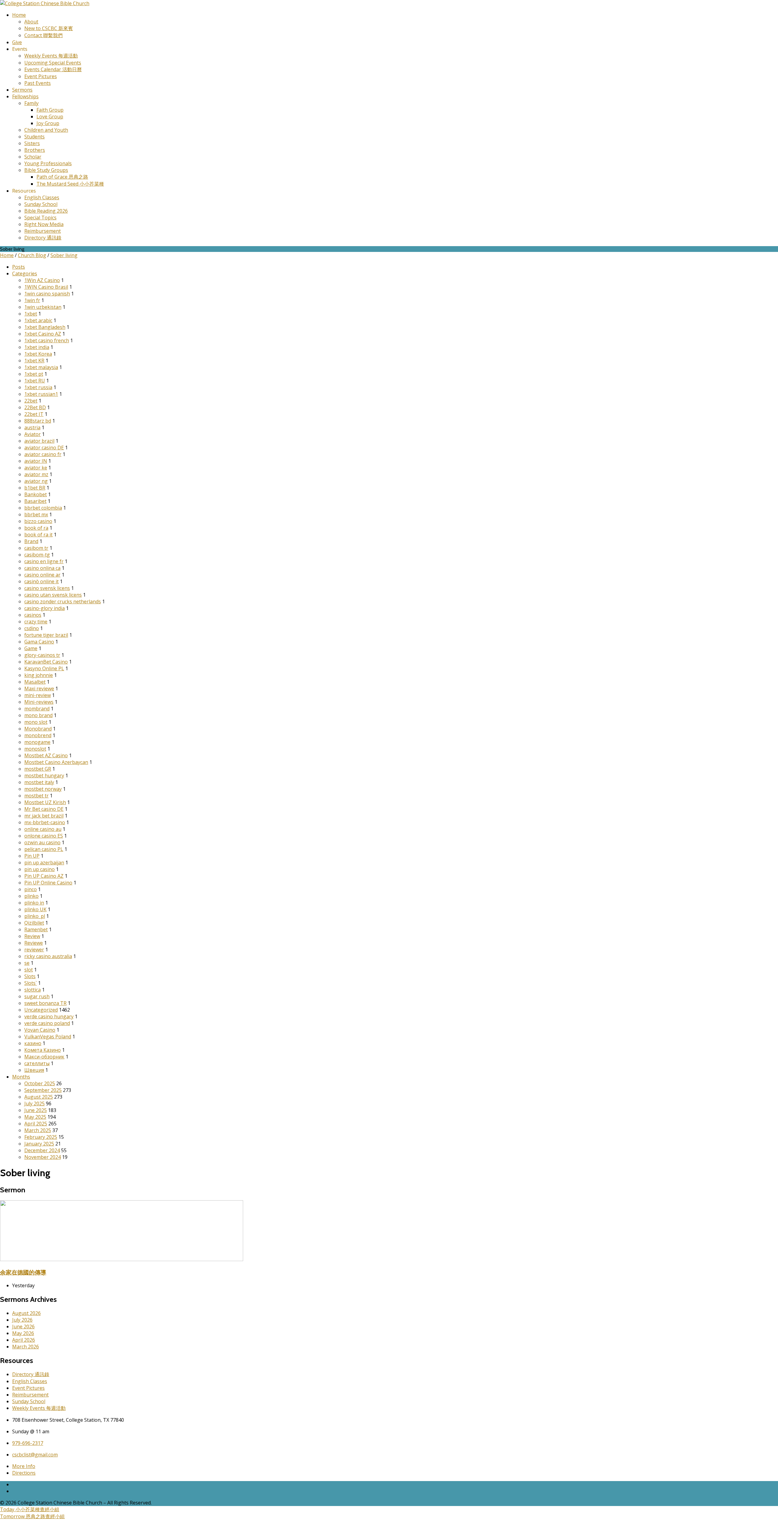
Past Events (37, 83)
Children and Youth (46, 130)
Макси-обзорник (44, 1056)
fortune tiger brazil (46, 635)
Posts (18, 266)
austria (32, 427)
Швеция (34, 1070)
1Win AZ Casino (42, 280)
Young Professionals (48, 163)
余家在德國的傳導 (23, 1272)
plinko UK (35, 909)
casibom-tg (37, 554)
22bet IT (33, 414)
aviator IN (35, 461)
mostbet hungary (44, 775)
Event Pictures (40, 76)
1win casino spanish (47, 293)
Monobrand (38, 728)
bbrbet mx (36, 514)
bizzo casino (38, 521)
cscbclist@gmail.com (35, 1454)
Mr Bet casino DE (44, 809)
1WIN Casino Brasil (46, 287)
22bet (30, 400)
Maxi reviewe (39, 688)
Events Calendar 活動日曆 (53, 69)
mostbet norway (43, 789)
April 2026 (23, 1340)
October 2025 (39, 1083)
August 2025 (38, 1096)
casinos (32, 615)
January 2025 (39, 1143)
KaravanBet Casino (46, 661)
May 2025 (35, 1117)
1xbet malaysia (41, 367)
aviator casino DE (44, 447)
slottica (32, 989)
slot (28, 969)
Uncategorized (41, 1009)
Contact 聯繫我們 (43, 35)
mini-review (37, 695)
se (26, 963)
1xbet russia (38, 387)
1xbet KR (34, 360)
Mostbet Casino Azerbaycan (56, 762)
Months (21, 1076)
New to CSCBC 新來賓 (48, 28)
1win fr (32, 300)
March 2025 (37, 1130)
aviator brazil (39, 441)
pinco (30, 889)
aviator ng (36, 481)
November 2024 (42, 1157)
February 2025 (40, 1137)
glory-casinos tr (42, 655)
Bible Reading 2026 (46, 210)
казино (32, 1043)
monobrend (37, 735)
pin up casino (39, 869)
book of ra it (38, 534)
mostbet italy (39, 782)
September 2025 (43, 1090)
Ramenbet (36, 929)
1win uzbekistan (42, 307)
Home (19, 15)
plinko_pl (34, 916)
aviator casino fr (42, 454)
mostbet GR (37, 768)
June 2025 (35, 1110)
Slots (30, 976)
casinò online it (41, 581)
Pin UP (32, 855)
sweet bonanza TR (45, 1003)
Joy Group (47, 123)
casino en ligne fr (44, 561)
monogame (37, 742)
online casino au (42, 829)
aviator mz (36, 474)
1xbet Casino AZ (42, 333)
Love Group (49, 116)
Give (17, 42)
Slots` (30, 983)
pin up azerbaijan (44, 862)
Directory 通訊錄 (42, 237)
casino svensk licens (47, 588)
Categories (24, 273)
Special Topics (40, 217)
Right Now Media (44, 224)
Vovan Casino (39, 1030)
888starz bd (37, 420)
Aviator (32, 434)
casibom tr (36, 548)
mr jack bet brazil (44, 815)
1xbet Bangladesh (44, 327)
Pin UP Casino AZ (44, 876)
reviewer (34, 949)
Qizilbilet (34, 922)
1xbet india (36, 347)
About (31, 21)
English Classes (41, 197)
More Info (23, 1466)
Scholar (32, 156)
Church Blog (32, 255)
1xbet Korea (38, 353)
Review (32, 936)
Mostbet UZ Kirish (45, 802)
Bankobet (35, 494)
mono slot (35, 722)
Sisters (32, 143)
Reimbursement (42, 231)
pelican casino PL (43, 849)
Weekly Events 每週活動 (51, 55)
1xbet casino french (46, 340)
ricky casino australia (48, 956)
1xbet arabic (38, 320)
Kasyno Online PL (44, 668)
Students (34, 136)
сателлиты (37, 1063)
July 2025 (34, 1103)
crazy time (35, 621)
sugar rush (37, 996)
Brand (31, 541)
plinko (31, 896)
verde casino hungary (49, 1016)
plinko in (34, 902)
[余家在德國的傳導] (121, 1259)
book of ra (36, 528)
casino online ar (42, 574)
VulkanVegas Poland (47, 1036)
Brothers (34, 150)
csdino (31, 628)
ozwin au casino (42, 842)
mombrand (37, 708)
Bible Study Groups (46, 170)
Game (30, 648)
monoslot (35, 748)
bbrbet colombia (43, 507)
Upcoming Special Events (52, 62)
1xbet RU (34, 380)
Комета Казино (42, 1050)
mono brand (38, 715)
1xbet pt (33, 374)
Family (31, 103)
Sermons (22, 89)
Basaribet (35, 501)
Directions (24, 1472)
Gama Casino (39, 641)
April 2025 (35, 1123)
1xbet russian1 (41, 394)
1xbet (30, 313)
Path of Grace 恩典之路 (62, 176)
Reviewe (33, 943)
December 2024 (42, 1150)
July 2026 (22, 1319)
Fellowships (25, 96)
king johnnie (38, 675)
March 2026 (25, 1346)
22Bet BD (35, 407)
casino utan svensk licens (53, 594)
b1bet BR (34, 487)
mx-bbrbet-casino (44, 822)
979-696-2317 (27, 1443)
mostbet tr (36, 795)
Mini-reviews (38, 702)
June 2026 (23, 1326)
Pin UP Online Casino (48, 882)
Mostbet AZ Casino (46, 755)
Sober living (63, 255)
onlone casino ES (43, 835)
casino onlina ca (42, 568)
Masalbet (35, 681)
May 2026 (23, 1333)
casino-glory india (44, 608)
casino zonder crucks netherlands (62, 601)
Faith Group (50, 109)
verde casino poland (47, 1023)
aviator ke (35, 467)
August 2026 (26, 1313)
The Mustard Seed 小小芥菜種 (70, 183)
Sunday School (40, 204)
